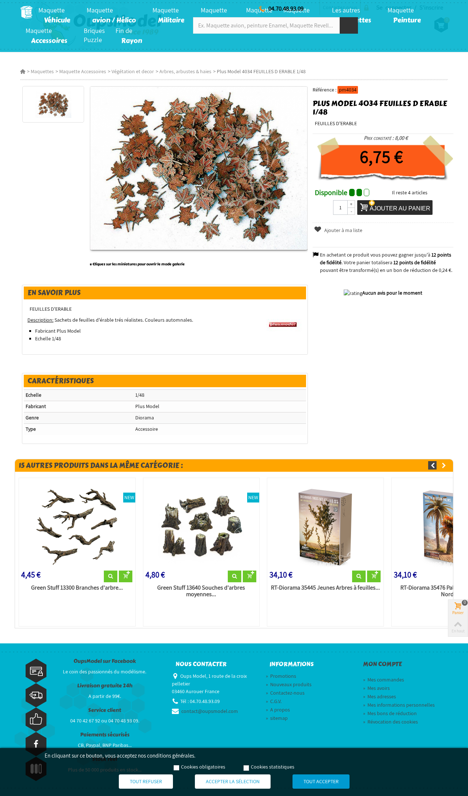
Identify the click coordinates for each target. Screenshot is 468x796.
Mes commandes (383, 679)
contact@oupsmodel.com (209, 711)
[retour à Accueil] (22, 71)
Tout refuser (146, 781)
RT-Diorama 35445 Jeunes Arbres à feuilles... (325, 587)
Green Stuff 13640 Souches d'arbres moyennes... (201, 591)
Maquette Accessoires (82, 71)
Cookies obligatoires (203, 766)
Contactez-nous (285, 693)
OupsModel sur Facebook (104, 661)
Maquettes (42, 71)
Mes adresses (379, 696)
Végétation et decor (133, 71)
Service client (104, 710)
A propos (278, 709)
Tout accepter (321, 781)
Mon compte (382, 664)
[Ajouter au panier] (125, 576)
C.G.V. (274, 701)
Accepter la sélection (233, 781)
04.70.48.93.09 (285, 8)
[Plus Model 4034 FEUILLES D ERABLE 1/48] (53, 104)
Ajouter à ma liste (342, 230)
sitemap (277, 718)
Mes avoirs (376, 688)
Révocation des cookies (390, 721)
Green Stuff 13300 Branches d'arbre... (77, 587)
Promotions (281, 676)
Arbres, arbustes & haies (185, 71)
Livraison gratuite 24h (104, 686)
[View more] (110, 576)
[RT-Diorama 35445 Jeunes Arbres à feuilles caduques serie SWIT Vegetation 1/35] (325, 525)
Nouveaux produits (289, 684)
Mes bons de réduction (390, 713)
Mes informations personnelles (399, 705)
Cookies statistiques (272, 766)
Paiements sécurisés (104, 735)
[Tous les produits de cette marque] (283, 324)
